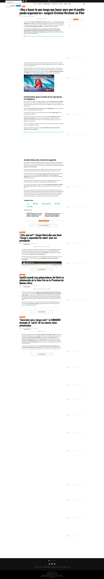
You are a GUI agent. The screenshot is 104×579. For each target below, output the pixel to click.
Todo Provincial (27, 244)
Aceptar (18, 5)
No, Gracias (13, 5)
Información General (46, 3)
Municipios (40, 3)
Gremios (65, 3)
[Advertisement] (75, 48)
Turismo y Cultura (55, 3)
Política (35, 3)
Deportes (61, 3)
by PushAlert (8, 6)
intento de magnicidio (39, 72)
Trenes (69, 3)
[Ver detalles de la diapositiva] (76, 66)
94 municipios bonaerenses (33, 303)
